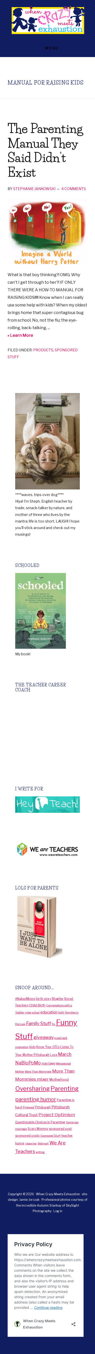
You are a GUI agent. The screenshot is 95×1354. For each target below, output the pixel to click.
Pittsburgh (43, 1107)
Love (53, 1055)
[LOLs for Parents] (38, 957)
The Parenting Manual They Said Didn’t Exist (45, 150)
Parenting (65, 1088)
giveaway (43, 1037)
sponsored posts (27, 1135)
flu (53, 1024)
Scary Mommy (38, 1129)
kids (32, 1047)
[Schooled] (40, 647)
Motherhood (59, 1079)
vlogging (31, 1143)
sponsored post (60, 1129)
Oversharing (32, 1088)
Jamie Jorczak (29, 1200)
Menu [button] (52, 48)
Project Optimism (57, 1114)
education (49, 1012)
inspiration (22, 1047)
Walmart (43, 1143)
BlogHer (58, 999)
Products (43, 350)
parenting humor (35, 1099)
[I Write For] (47, 811)
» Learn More (30, 336)
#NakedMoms (25, 999)
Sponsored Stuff (50, 1135)
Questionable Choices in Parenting (40, 1122)
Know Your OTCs (48, 1047)
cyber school (32, 1012)
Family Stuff (38, 1023)
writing (40, 1152)
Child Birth (37, 1005)
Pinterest (28, 1107)
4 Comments (73, 189)
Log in (57, 1211)
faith (61, 1012)
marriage (48, 1063)
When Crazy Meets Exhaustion (48, 20)
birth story (43, 999)
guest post (60, 1038)
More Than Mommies (38, 1071)
